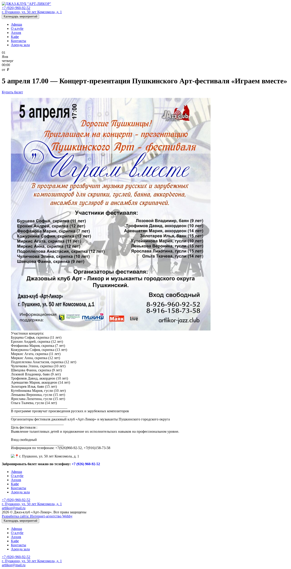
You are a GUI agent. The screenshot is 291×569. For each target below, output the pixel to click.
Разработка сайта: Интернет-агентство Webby (37, 516)
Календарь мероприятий (20, 16)
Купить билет (12, 92)
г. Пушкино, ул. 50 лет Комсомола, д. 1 (32, 12)
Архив (16, 33)
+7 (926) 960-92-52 (16, 8)
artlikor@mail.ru (13, 508)
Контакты (18, 41)
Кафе (15, 37)
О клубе (17, 28)
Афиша (16, 24)
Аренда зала (20, 45)
